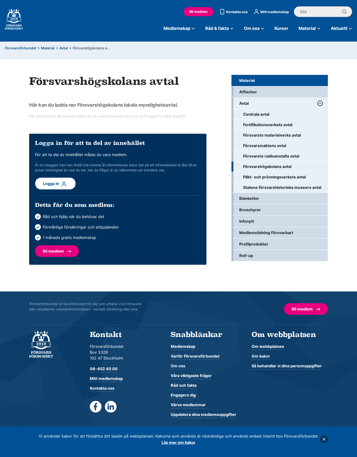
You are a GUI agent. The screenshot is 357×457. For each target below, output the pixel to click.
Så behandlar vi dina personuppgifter (287, 365)
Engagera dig (183, 395)
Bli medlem (198, 11)
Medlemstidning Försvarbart (266, 232)
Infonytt (246, 221)
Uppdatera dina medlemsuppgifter (203, 414)
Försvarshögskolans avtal (267, 166)
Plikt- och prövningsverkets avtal (274, 177)
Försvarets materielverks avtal (272, 135)
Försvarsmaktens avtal (264, 145)
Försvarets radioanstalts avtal (271, 156)
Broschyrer (250, 209)
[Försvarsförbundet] (41, 343)
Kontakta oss (237, 12)
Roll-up (246, 255)
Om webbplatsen (268, 346)
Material (307, 28)
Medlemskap (176, 28)
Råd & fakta (217, 28)
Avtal (64, 48)
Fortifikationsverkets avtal (267, 124)
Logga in (51, 183)
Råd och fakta (183, 385)
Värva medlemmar (188, 404)
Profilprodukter (253, 244)
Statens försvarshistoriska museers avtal (282, 187)
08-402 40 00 (104, 368)
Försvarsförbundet (20, 48)
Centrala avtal (256, 114)
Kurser (281, 28)
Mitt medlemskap (274, 12)
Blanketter (249, 198)
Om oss (252, 28)
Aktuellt (339, 28)
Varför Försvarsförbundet (195, 356)
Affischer (248, 91)
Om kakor (261, 356)
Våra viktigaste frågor (191, 375)
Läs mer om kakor (179, 442)
